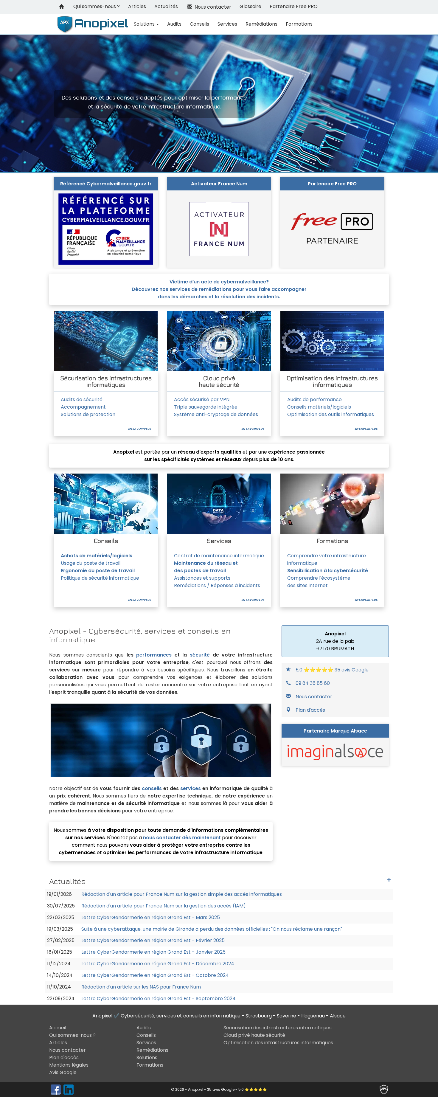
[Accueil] (61, 7)
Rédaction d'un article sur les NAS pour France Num (141, 987)
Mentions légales (68, 1065)
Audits (174, 24)
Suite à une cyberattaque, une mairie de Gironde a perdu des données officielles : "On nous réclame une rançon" (211, 929)
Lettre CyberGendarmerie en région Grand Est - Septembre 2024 (158, 998)
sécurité (200, 654)
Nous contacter (211, 7)
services (190, 788)
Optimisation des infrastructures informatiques (278, 1042)
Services (227, 24)
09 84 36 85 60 (313, 683)
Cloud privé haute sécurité (254, 1035)
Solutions (145, 24)
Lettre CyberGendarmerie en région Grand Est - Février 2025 (153, 940)
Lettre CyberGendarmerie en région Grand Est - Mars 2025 (150, 917)
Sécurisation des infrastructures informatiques (277, 1027)
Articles (137, 6)
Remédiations (261, 24)
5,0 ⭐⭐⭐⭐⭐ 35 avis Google (332, 669)
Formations (299, 24)
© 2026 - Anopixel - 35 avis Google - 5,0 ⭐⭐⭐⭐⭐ (219, 1089)
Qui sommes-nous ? (96, 6)
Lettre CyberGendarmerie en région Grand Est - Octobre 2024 (155, 975)
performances (154, 654)
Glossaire (250, 6)
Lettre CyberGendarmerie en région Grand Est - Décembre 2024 (157, 964)
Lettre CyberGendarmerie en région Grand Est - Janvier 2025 (153, 952)
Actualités (166, 6)
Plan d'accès (310, 710)
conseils (152, 788)
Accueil (57, 1027)
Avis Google (63, 1072)
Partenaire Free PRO (294, 6)
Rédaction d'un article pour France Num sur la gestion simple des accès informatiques (181, 894)
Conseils (199, 24)
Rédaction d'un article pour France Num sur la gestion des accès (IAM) (163, 906)
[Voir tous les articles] (389, 880)
